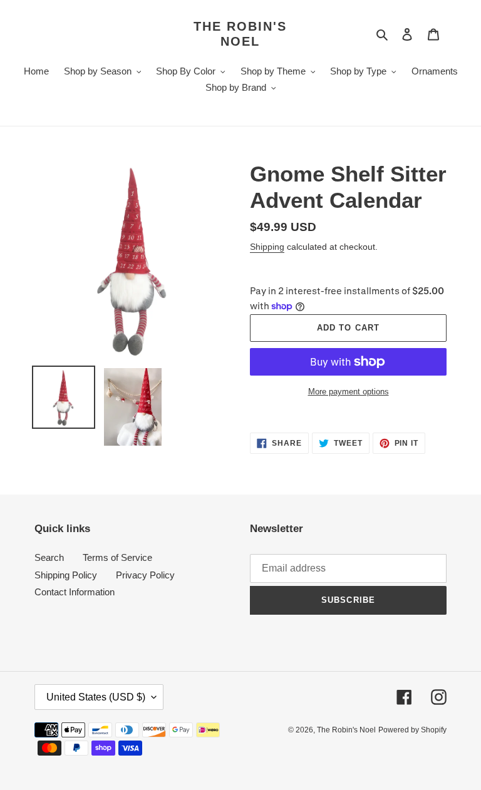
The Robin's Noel (240, 33)
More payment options (348, 391)
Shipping (267, 247)
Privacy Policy (145, 575)
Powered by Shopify (412, 730)
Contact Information (74, 592)
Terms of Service (117, 557)
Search (49, 557)
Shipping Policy (65, 575)
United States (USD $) (95, 697)
